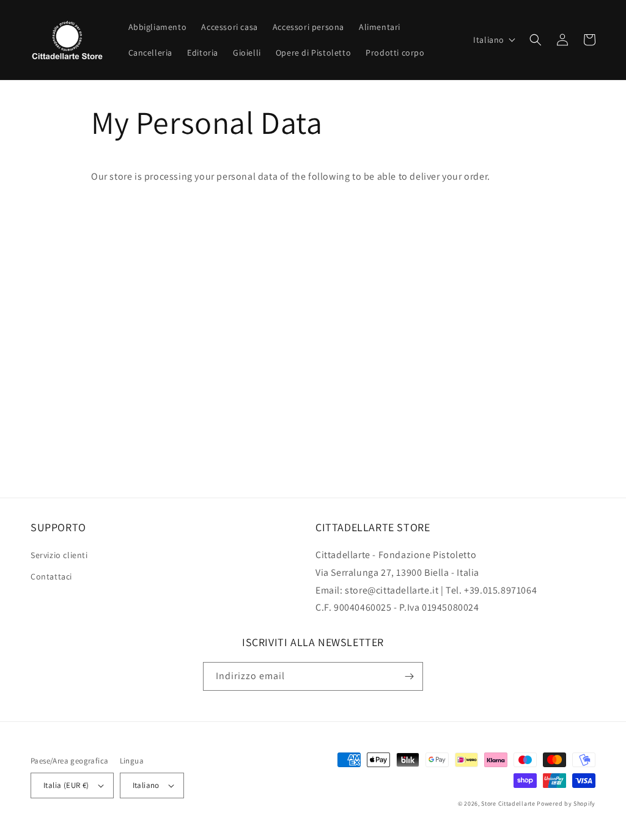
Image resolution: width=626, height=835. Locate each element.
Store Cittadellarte (508, 803)
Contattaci (51, 576)
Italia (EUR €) (66, 785)
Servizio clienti (59, 555)
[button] (494, 39)
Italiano (146, 785)
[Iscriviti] (409, 676)
